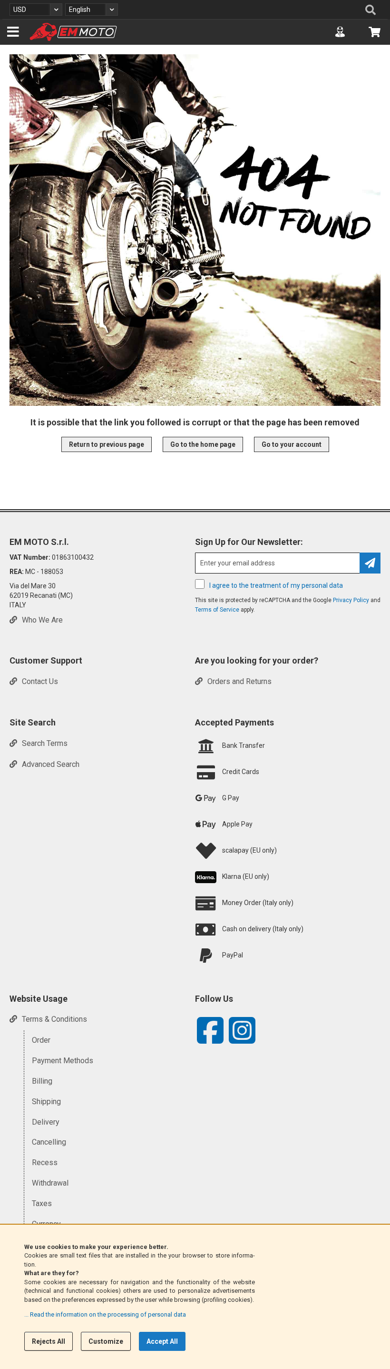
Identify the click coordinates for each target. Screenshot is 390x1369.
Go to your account (292, 444)
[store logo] (73, 32)
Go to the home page (202, 444)
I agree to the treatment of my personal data (276, 585)
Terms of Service (217, 609)
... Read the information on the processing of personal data (105, 1314)
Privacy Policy (351, 600)
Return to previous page (106, 444)
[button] (36, 9)
